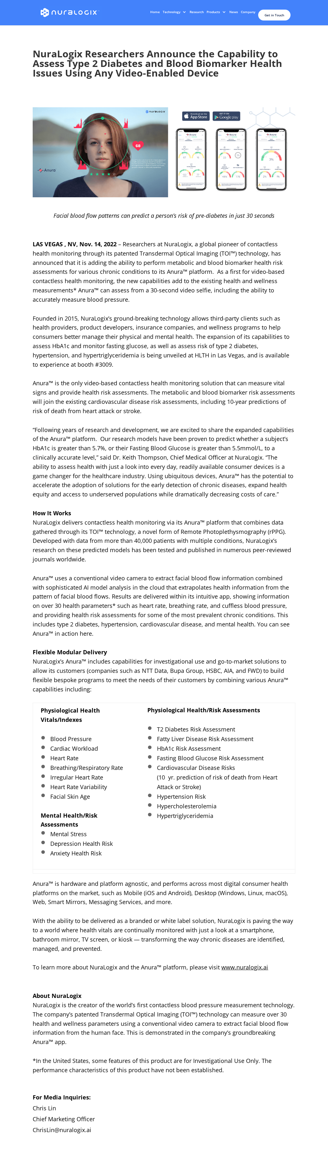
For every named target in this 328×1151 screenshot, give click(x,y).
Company (248, 12)
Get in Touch (274, 15)
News (233, 12)
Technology (171, 12)
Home (155, 12)
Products (213, 12)
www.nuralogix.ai (244, 967)
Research (197, 12)
